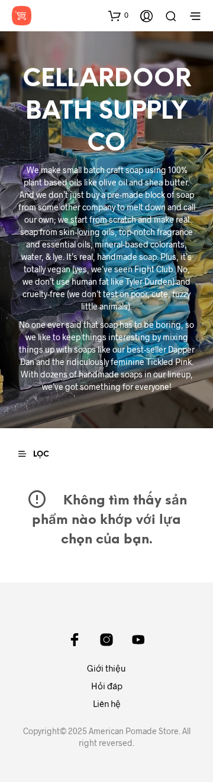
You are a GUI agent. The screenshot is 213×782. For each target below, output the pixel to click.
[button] (118, 15)
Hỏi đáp (106, 685)
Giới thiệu (106, 668)
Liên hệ (107, 703)
